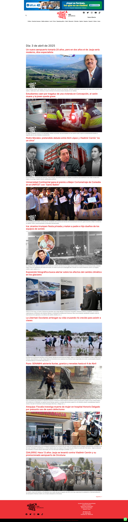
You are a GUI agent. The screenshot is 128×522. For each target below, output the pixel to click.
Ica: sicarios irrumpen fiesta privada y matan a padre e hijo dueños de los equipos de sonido (62, 227)
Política (29, 21)
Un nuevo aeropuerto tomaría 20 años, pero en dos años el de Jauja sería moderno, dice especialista (63, 50)
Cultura (95, 21)
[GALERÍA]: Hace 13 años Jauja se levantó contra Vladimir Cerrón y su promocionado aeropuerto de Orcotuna (61, 453)
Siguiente (99, 496)
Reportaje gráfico (60, 21)
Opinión (81, 21)
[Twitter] (88, 12)
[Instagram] (92, 12)
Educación (71, 21)
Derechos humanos (36, 21)
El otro (54, 21)
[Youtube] (95, 12)
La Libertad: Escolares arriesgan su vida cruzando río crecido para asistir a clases (63, 319)
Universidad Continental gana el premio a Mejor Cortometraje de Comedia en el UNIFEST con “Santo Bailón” (63, 183)
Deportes (86, 21)
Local (51, 21)
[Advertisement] (64, 33)
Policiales (76, 21)
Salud (66, 21)
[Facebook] (84, 12)
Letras (98, 21)
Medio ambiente (45, 21)
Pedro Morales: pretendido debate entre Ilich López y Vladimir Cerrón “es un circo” (63, 139)
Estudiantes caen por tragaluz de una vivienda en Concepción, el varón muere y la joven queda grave (62, 95)
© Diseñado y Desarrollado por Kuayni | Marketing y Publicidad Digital (64, 520)
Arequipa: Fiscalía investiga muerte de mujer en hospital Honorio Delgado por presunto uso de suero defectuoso (63, 408)
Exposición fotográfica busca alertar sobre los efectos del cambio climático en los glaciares (64, 273)
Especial (90, 21)
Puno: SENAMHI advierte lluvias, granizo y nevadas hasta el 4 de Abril (61, 363)
